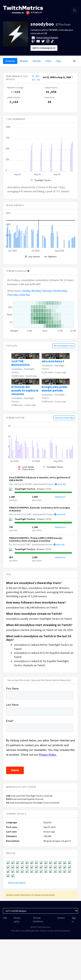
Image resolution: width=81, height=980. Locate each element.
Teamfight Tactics (25, 488)
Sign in (74, 919)
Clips (58, 61)
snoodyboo (42, 24)
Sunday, (26, 290)
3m (33, 79)
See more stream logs (64, 417)
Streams (24, 61)
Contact (61, 917)
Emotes (37, 61)
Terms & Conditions (38, 919)
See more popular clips (64, 345)
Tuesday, (47, 290)
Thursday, (13, 294)
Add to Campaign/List (43, 47)
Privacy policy (17, 919)
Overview (10, 61)
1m (38, 79)
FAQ (5, 917)
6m (37, 76)
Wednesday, (60, 290)
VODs (48, 61)
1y (33, 76)
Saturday (24, 294)
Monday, (36, 290)
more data (59, 496)
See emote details (17, 882)
